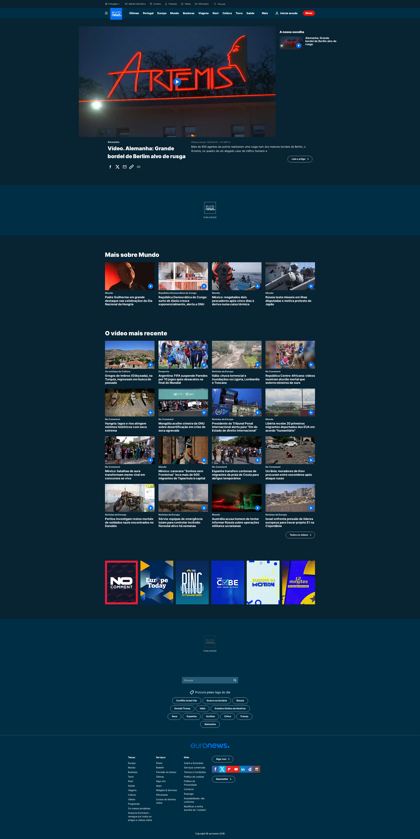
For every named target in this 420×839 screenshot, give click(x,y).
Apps (159, 785)
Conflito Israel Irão (186, 700)
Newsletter (222, 779)
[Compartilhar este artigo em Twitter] (117, 166)
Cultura (227, 13)
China (227, 716)
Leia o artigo (298, 158)
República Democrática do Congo (177, 292)
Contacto (189, 789)
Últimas (134, 13)
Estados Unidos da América (230, 708)
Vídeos (131, 799)
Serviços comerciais (194, 767)
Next (216, 13)
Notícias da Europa (222, 371)
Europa (161, 13)
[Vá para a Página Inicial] (116, 14)
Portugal (148, 13)
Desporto (163, 371)
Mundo (174, 13)
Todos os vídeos (299, 534)
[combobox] (231, 4)
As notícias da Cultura (117, 371)
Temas (131, 757)
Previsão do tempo (166, 772)
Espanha (192, 716)
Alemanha (210, 724)
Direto (308, 13)
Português (112, 4)
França (244, 716)
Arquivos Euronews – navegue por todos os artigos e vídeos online (140, 816)
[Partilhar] (124, 166)
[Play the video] (177, 81)
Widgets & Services (166, 790)
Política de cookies (194, 776)
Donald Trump (182, 708)
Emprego (189, 793)
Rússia (240, 700)
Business (188, 13)
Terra (239, 13)
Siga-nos (161, 781)
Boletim (160, 767)
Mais (186, 757)
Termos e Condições (195, 772)
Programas (134, 803)
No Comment (273, 371)
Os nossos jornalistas (139, 808)
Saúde (250, 13)
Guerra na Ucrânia (217, 700)
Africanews (162, 794)
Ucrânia (210, 716)
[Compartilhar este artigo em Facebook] (110, 166)
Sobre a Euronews (193, 763)
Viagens (203, 13)
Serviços (161, 757)
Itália (202, 708)
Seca (174, 716)
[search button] (215, 4)
